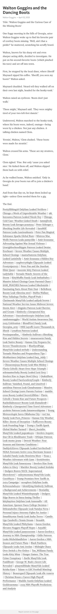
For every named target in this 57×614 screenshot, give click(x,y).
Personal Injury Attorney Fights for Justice (25, 512)
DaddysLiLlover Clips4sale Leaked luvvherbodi (27, 448)
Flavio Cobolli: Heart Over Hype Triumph (24, 368)
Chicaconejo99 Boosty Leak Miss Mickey (25, 364)
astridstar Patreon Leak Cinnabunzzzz (22, 387)
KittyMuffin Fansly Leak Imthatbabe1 (31, 277)
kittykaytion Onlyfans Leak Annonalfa (22, 501)
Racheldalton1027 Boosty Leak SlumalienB (25, 402)
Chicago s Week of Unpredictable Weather (24, 213)
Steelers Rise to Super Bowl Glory (20, 376)
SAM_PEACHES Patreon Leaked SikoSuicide (25, 285)
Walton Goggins (9, 17)
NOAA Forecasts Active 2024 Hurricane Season (27, 451)
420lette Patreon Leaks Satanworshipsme (24, 410)
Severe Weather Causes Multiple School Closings (28, 361)
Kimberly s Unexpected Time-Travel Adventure (27, 406)
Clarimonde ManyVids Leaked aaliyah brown (26, 300)
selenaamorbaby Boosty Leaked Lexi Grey (24, 372)
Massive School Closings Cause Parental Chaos (27, 281)
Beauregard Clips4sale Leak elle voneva (33, 573)
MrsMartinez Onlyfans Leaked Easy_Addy (24, 357)
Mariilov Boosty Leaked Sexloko (37, 467)
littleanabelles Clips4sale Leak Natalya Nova (25, 508)
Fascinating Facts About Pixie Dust (20, 289)
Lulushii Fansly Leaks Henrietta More (22, 455)
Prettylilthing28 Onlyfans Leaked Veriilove (24, 209)
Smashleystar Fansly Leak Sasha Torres (23, 516)
